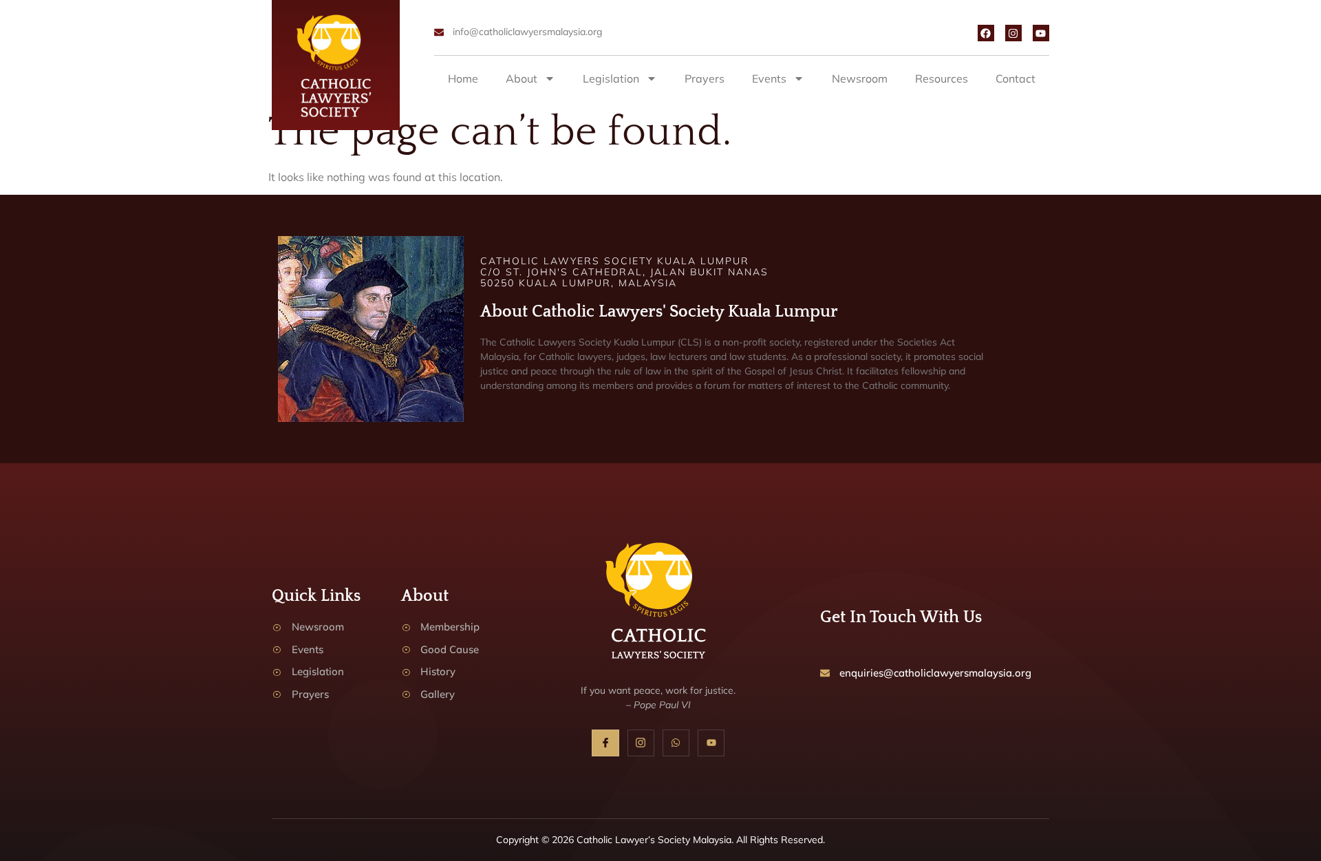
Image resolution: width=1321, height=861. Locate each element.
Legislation (611, 78)
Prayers (704, 78)
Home (463, 78)
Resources (941, 78)
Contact (1015, 78)
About (521, 78)
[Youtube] (1041, 33)
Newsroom (860, 78)
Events (769, 78)
